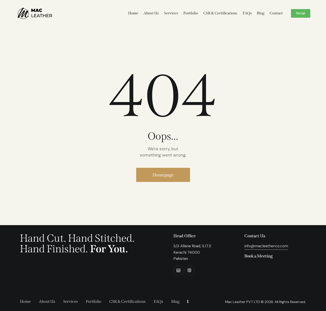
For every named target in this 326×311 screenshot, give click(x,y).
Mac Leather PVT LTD (242, 301)
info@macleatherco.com (266, 245)
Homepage (163, 175)
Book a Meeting (258, 256)
